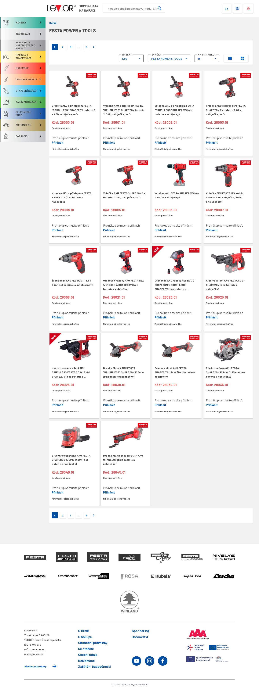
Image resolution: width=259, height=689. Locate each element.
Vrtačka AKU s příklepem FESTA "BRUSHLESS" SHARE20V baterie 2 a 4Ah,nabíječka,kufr (73, 110)
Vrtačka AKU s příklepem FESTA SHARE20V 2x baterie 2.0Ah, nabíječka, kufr (226, 110)
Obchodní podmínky (93, 643)
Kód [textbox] (124, 58)
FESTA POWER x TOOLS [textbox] (166, 58)
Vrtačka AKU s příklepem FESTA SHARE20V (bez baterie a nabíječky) (71, 197)
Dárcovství (140, 637)
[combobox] (131, 58)
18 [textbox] (199, 58)
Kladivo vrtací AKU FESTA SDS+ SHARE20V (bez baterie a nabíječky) (225, 285)
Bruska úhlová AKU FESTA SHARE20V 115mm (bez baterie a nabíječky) (175, 372)
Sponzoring (140, 631)
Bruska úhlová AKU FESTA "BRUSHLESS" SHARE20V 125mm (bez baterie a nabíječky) (123, 372)
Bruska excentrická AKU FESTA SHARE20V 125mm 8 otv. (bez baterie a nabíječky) (71, 460)
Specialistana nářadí (88, 8)
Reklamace (86, 660)
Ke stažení (86, 649)
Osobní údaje (87, 654)
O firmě (83, 631)
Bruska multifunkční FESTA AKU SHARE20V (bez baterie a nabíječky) (123, 460)
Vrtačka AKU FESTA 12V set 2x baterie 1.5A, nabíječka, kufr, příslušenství (225, 197)
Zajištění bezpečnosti (94, 666)
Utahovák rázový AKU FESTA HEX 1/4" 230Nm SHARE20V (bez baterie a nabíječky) (123, 285)
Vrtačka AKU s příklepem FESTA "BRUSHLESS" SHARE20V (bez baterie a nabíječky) (174, 110)
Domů (53, 22)
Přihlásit (58, 142)
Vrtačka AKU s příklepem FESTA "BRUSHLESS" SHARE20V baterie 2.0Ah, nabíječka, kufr (123, 110)
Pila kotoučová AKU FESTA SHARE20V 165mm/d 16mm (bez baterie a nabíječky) (225, 372)
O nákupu (85, 637)
